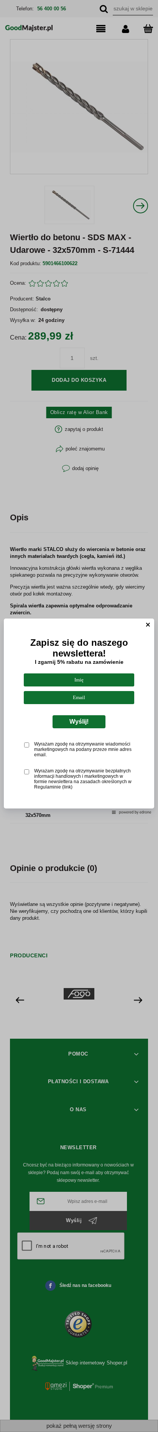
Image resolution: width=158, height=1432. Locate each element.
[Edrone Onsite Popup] (79, 716)
